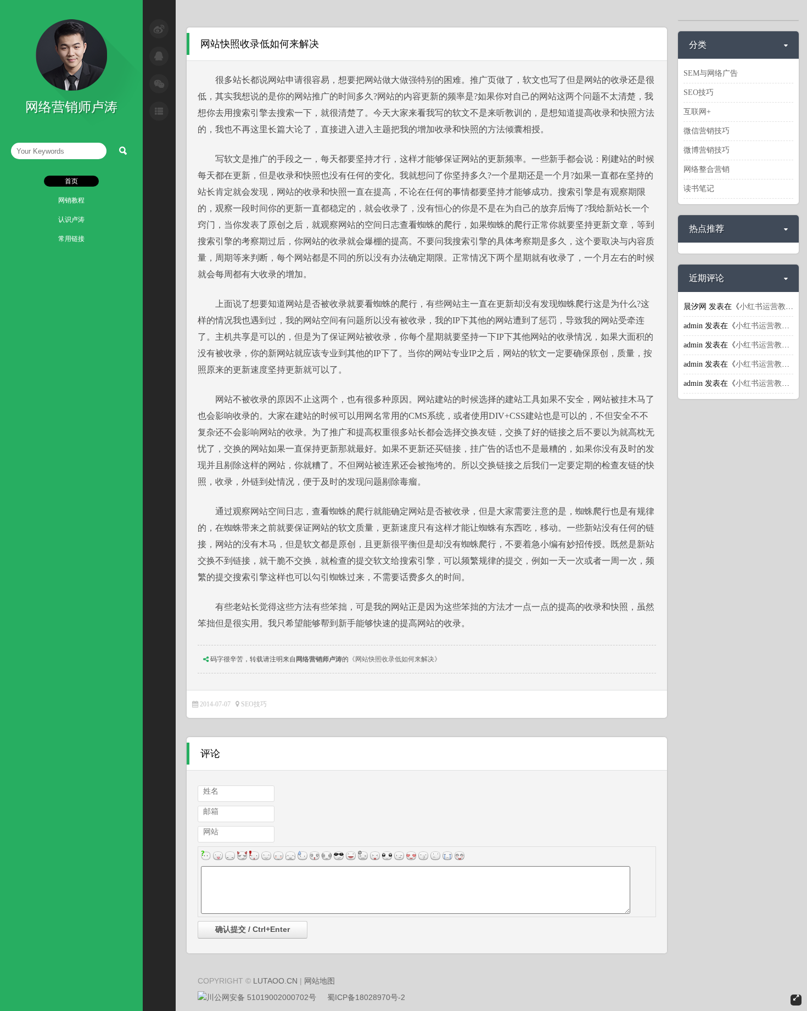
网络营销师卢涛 (319, 659)
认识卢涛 (71, 219)
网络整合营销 (706, 169)
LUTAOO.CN (275, 980)
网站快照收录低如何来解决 (259, 43)
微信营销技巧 (706, 131)
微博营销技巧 (706, 150)
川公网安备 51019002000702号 (261, 997)
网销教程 (71, 200)
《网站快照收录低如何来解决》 (395, 659)
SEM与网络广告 (710, 73)
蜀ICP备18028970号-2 (366, 997)
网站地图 (319, 980)
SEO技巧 (254, 704)
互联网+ (697, 112)
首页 (71, 181)
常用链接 (71, 239)
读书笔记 (698, 188)
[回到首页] (71, 88)
